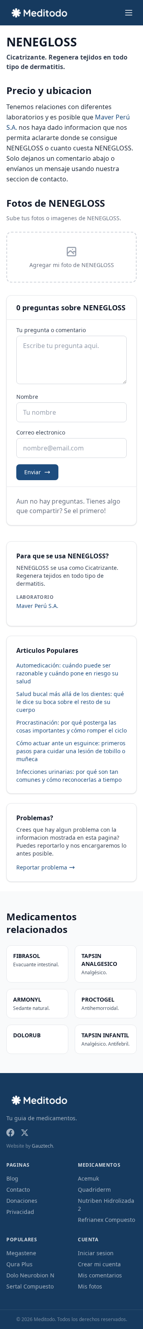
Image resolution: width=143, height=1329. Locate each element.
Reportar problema (41, 867)
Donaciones (21, 1200)
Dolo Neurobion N (30, 1275)
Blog (12, 1178)
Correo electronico (40, 432)
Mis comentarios (100, 1275)
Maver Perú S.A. (37, 606)
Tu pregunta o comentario (51, 330)
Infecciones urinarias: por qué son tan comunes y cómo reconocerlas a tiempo (69, 775)
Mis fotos (90, 1286)
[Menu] (129, 13)
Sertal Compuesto (30, 1286)
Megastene (21, 1253)
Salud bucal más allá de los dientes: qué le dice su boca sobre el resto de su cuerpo (70, 702)
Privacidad (20, 1212)
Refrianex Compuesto (106, 1219)
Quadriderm (94, 1189)
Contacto (18, 1189)
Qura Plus (19, 1264)
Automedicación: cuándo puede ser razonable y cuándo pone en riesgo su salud (67, 673)
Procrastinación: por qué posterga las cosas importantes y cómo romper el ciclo (71, 726)
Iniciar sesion (96, 1253)
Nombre (27, 396)
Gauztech (42, 1145)
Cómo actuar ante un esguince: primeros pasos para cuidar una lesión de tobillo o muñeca (71, 751)
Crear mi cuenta (99, 1264)
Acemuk (88, 1178)
